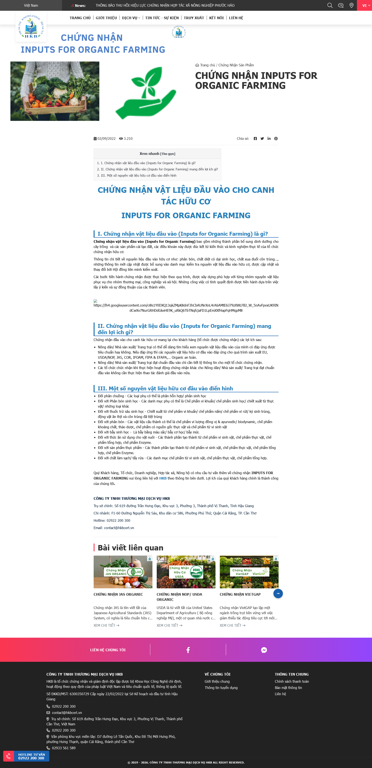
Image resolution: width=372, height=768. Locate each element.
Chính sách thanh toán (292, 681)
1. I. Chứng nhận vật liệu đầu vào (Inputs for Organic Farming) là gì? (146, 163)
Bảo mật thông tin (288, 687)
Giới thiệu (106, 18)
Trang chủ (80, 18)
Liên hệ (236, 18)
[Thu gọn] (167, 154)
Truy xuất (194, 18)
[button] (278, 593)
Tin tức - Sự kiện (162, 18)
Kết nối (216, 18)
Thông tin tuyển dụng (221, 687)
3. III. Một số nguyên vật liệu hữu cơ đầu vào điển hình (136, 175)
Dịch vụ (129, 18)
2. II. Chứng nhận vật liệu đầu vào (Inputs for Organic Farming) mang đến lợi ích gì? (157, 169)
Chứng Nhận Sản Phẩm (236, 65)
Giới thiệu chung (217, 681)
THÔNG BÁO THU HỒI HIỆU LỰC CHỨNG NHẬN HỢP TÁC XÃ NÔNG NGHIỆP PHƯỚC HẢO (149, 5)
